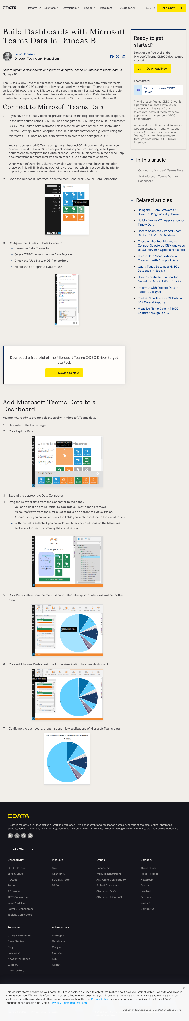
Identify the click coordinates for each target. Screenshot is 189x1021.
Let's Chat (168, 8)
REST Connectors (18, 897)
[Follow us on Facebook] (112, 56)
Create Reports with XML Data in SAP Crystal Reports (160, 300)
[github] (23, 835)
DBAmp (56, 885)
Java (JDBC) (15, 873)
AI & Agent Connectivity (111, 879)
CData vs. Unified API (109, 897)
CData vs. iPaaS (106, 891)
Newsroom (147, 879)
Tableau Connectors (20, 914)
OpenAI (56, 964)
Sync (55, 868)
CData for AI (127, 7)
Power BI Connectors (20, 909)
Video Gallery (16, 970)
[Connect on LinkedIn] (123, 56)
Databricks (58, 941)
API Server (14, 891)
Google (56, 947)
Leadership (147, 891)
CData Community (19, 935)
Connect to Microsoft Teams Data (160, 170)
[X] (17, 835)
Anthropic (58, 935)
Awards (145, 885)
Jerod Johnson (25, 54)
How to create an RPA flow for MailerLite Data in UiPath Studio (159, 279)
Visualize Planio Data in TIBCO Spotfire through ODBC (158, 311)
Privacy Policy (99, 999)
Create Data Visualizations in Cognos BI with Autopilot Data (158, 258)
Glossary (13, 964)
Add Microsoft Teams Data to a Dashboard (159, 179)
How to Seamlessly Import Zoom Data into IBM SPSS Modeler (159, 233)
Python (12, 885)
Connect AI (58, 873)
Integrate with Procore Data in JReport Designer (158, 290)
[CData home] (12, 8)
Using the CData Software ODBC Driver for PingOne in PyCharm (159, 212)
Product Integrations (108, 873)
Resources (14, 953)
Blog (10, 947)
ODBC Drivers (16, 868)
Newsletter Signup (19, 958)
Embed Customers (107, 885)
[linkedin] (10, 835)
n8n (54, 958)
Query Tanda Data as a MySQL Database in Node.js (158, 269)
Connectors (103, 868)
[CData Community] (30, 835)
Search (149, 8)
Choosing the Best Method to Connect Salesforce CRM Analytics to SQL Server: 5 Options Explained (161, 245)
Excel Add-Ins (16, 903)
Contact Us (147, 909)
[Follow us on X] (117, 56)
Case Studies (16, 941)
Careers (145, 903)
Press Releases (149, 873)
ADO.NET (13, 879)
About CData (149, 868)
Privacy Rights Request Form (69, 1002)
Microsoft (58, 953)
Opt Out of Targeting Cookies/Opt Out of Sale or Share (152, 1009)
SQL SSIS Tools (61, 879)
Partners (146, 897)
